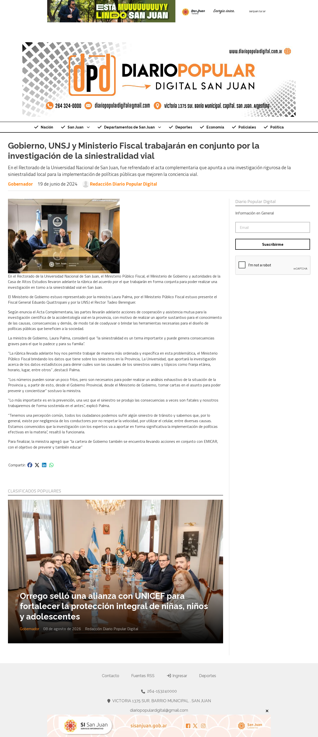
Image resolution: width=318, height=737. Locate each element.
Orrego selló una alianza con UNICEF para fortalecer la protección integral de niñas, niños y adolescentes (114, 606)
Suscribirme (272, 244)
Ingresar (179, 675)
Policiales (247, 127)
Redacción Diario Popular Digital (123, 184)
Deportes (183, 127)
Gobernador (20, 183)
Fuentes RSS (143, 675)
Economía (215, 127)
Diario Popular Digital (255, 201)
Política (277, 127)
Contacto (110, 675)
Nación (47, 127)
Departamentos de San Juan (129, 127)
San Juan (75, 127)
